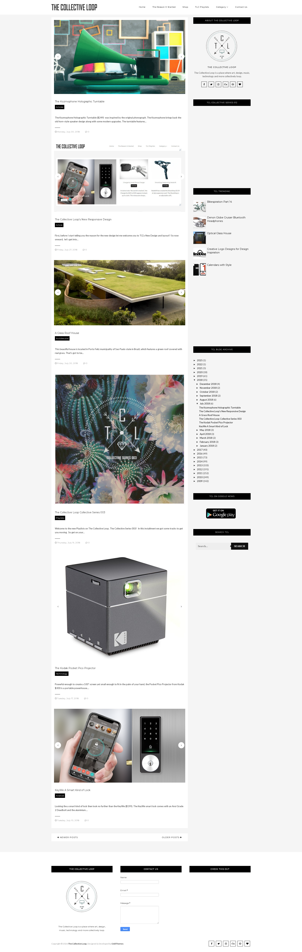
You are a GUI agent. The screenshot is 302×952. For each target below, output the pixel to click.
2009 (200, 481)
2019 (200, 376)
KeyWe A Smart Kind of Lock (72, 790)
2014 (200, 461)
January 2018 (207, 445)
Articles (59, 107)
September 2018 (208, 395)
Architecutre (62, 338)
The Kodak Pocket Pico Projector (75, 668)
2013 (200, 465)
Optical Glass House (219, 233)
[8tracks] (233, 84)
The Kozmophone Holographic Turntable (80, 101)
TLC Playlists (202, 7)
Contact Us (241, 7)
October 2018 (207, 391)
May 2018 (205, 430)
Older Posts (171, 837)
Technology (61, 673)
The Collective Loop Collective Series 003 (80, 512)
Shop (185, 7)
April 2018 (205, 434)
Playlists (60, 518)
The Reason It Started (164, 7)
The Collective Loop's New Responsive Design (83, 219)
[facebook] (204, 84)
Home (142, 7)
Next (181, 57)
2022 (200, 364)
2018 (200, 380)
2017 (200, 449)
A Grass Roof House (67, 333)
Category (221, 7)
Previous (58, 57)
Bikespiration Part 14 (219, 201)
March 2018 (206, 437)
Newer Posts (68, 837)
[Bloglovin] (240, 84)
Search (239, 546)
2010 (200, 477)
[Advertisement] (219, 314)
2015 (200, 457)
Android (60, 795)
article (59, 225)
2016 (200, 453)
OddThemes (118, 943)
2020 (200, 372)
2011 (200, 473)
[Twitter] (211, 84)
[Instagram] (218, 84)
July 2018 (205, 403)
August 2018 (206, 399)
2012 (200, 469)
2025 (200, 360)
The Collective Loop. (77, 943)
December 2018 (208, 384)
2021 (200, 368)
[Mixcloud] (225, 84)
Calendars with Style (219, 265)
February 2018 (207, 441)
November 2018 (208, 387)
